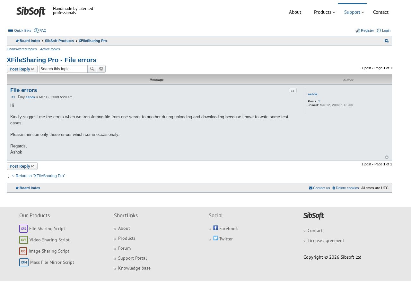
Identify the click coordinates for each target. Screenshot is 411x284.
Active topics (50, 49)
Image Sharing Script (49, 251)
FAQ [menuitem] (43, 30)
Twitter (225, 239)
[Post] (19, 97)
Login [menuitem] (386, 30)
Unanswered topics (22, 49)
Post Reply (20, 69)
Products (322, 12)
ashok (313, 94)
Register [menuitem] (367, 30)
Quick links (22, 30)
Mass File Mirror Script (52, 262)
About (295, 12)
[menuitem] (387, 41)
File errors (23, 90)
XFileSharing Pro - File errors (51, 59)
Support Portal (132, 258)
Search (92, 69)
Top (387, 157)
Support (352, 12)
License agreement (326, 240)
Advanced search (101, 69)
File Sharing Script (47, 228)
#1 (13, 97)
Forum (124, 248)
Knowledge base (134, 268)
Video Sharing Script (50, 240)
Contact (381, 12)
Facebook (228, 228)
